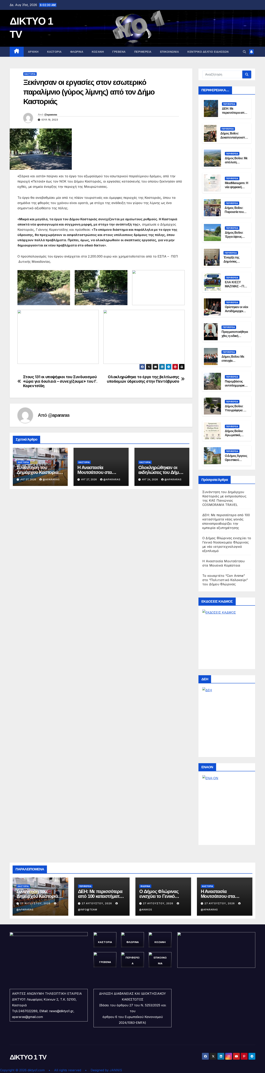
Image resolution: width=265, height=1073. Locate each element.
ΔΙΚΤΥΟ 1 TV (28, 1057)
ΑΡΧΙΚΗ (33, 51)
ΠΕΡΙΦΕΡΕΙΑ (143, 51)
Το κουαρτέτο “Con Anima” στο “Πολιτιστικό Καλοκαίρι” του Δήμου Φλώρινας (225, 580)
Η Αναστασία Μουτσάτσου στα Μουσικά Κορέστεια (97, 472)
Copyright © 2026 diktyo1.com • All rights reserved (42, 1070)
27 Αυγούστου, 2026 (35, 903)
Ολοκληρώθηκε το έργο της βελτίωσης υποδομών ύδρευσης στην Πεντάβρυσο (143, 379)
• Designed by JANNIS (103, 1070)
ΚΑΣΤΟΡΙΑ (54, 51)
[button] (244, 52)
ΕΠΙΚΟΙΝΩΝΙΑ (169, 51)
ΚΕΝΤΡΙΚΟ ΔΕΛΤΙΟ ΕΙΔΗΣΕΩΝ (208, 51)
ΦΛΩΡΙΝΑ (76, 51)
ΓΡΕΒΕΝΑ (119, 51)
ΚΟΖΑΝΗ (98, 51)
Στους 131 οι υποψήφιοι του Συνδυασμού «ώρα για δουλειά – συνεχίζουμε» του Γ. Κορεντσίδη (60, 381)
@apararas (50, 114)
